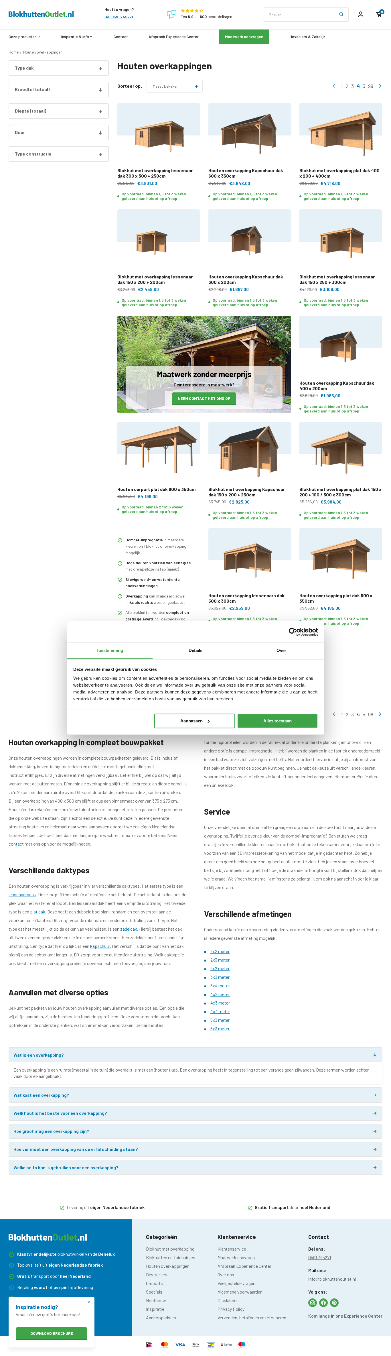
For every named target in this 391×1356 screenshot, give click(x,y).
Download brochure (51, 1333)
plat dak (37, 911)
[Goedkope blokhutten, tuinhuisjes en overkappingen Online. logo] (41, 15)
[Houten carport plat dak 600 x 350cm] (158, 454)
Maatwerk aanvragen (244, 36)
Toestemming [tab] (109, 650)
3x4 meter (220, 985)
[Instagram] (312, 1302)
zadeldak (128, 928)
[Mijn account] (360, 14)
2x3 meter (220, 959)
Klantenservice (232, 1248)
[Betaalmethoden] (149, 1345)
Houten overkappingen (42, 52)
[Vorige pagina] (335, 86)
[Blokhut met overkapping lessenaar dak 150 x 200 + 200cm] (158, 241)
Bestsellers (156, 1274)
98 (370, 86)
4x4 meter (220, 1011)
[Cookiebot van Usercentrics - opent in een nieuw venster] (293, 632)
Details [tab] (196, 650)
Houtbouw (156, 1300)
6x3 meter (220, 1028)
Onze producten (23, 36)
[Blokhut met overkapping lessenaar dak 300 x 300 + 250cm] (158, 135)
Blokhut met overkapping (170, 1248)
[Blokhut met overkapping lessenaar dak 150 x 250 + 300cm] (340, 241)
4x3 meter (220, 1002)
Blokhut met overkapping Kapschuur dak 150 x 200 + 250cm (246, 491)
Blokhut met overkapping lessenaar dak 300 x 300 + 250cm (155, 173)
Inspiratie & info (75, 36)
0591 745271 (319, 1257)
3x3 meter (220, 977)
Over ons (226, 1274)
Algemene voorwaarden (240, 1291)
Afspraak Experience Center (174, 36)
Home (14, 52)
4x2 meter (220, 994)
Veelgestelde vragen (236, 1283)
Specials (154, 1291)
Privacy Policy (231, 1309)
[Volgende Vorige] (379, 86)
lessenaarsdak (22, 894)
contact (16, 843)
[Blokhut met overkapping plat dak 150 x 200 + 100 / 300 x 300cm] (340, 454)
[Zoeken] (341, 14)
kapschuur (100, 946)
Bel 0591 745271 (118, 17)
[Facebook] (323, 1302)
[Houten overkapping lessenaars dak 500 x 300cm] (249, 560)
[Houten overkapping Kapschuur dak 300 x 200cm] (249, 241)
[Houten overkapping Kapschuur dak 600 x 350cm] (249, 135)
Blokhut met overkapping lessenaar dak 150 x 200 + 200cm (155, 279)
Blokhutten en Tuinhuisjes (170, 1257)
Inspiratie (155, 1309)
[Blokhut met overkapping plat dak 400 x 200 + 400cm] (340, 135)
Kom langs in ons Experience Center (345, 1315)
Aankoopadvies (161, 1317)
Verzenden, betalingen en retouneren (252, 1317)
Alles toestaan (277, 720)
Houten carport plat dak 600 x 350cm (156, 489)
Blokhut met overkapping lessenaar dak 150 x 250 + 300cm (337, 279)
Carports (154, 1283)
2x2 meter (220, 951)
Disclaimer (228, 1300)
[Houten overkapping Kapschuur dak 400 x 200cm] (340, 348)
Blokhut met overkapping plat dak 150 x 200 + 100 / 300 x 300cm (340, 491)
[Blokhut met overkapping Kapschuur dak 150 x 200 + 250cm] (249, 454)
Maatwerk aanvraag (236, 1257)
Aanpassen (191, 720)
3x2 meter (220, 968)
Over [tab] (281, 650)
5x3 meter (220, 1020)
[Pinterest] (334, 1302)
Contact (121, 36)
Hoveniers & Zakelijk (307, 36)
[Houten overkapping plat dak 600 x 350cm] (340, 560)
